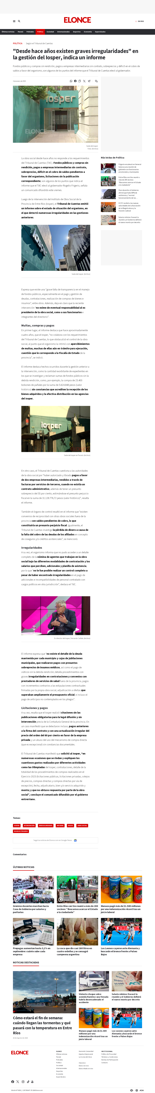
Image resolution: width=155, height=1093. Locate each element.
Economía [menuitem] (88, 32)
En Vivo (141, 21)
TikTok (28, 1082)
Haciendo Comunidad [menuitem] (86, 1051)
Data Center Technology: (136, 1090)
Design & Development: (141, 1090)
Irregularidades (45, 826)
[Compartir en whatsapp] (71, 81)
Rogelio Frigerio (21, 831)
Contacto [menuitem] (104, 1063)
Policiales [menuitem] (30, 32)
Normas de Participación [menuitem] (109, 1060)
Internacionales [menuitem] (63, 32)
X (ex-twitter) (17, 1082)
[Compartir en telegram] (89, 81)
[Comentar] (94, 81)
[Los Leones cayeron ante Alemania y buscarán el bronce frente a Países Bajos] (121, 931)
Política (17, 43)
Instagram (23, 1082)
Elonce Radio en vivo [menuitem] (86, 1069)
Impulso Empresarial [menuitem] (86, 1054)
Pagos (70, 826)
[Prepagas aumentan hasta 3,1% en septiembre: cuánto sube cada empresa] (33, 931)
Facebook (13, 1082)
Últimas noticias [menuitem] (8, 32)
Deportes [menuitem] (77, 32)
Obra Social (82, 826)
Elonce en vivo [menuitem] (84, 1066)
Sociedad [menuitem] (50, 32)
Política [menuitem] (40, 32)
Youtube (32, 1082)
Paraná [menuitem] (20, 32)
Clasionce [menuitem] (82, 1063)
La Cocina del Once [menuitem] (85, 1057)
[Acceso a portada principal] (77, 20)
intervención (29, 826)
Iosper (16, 826)
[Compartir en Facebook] (75, 81)
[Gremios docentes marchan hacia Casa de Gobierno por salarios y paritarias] (33, 889)
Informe (60, 826)
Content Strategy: (131, 1090)
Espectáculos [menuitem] (100, 32)
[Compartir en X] (84, 81)
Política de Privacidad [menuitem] (108, 1054)
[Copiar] (79, 81)
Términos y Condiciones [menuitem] (109, 1057)
